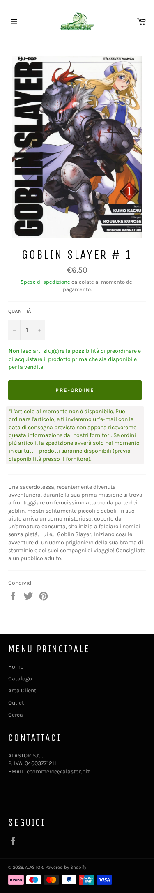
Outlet (16, 702)
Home (15, 666)
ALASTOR (34, 867)
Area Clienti (23, 690)
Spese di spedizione (45, 282)
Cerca (15, 714)
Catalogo (20, 678)
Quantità (19, 311)
